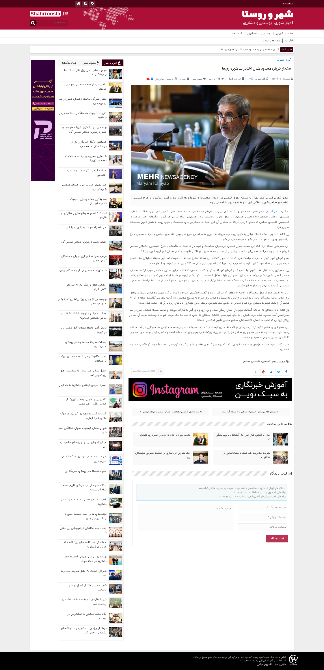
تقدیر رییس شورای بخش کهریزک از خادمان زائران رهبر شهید (86, 401)
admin (275, 78)
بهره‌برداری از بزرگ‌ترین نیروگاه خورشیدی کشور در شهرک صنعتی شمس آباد (84, 129)
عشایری (252, 33)
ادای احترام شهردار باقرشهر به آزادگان (86, 227)
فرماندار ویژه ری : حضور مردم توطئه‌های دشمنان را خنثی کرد (83, 630)
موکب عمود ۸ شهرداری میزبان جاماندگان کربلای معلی (83, 258)
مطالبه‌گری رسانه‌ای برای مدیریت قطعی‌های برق (88, 201)
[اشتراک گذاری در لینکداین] (256, 372)
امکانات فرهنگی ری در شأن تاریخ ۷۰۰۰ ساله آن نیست (84, 487)
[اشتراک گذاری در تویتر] (278, 372)
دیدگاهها (67, 63)
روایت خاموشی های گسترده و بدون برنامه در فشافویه (82, 358)
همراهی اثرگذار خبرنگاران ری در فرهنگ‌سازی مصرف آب (88, 144)
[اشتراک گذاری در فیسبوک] (286, 372)
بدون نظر (197, 78)
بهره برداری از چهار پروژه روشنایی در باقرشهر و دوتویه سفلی (82, 301)
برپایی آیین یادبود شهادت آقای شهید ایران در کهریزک (83, 330)
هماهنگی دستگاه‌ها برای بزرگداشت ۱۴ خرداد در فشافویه (85, 544)
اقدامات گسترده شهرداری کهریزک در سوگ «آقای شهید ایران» (83, 416)
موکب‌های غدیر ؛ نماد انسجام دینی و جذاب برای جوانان (85, 516)
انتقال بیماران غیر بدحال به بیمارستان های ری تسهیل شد (83, 373)
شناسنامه (288, 4)
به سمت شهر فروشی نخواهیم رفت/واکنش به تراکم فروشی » (171, 412)
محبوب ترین (90, 63)
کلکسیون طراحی (265, 664)
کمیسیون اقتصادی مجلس (256, 361)
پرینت (171, 78)
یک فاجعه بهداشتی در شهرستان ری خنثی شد (83, 530)
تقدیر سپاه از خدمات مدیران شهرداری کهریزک (165, 435)
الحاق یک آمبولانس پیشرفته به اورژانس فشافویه (83, 502)
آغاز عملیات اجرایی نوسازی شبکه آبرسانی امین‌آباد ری (83, 459)
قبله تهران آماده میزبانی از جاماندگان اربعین (82, 270)
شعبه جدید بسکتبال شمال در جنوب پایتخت (86, 587)
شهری (279, 33)
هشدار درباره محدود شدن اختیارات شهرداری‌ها (256, 69)
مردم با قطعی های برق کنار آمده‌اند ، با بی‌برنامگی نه (243, 437)
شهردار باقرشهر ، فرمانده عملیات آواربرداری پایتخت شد (83, 602)
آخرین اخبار (111, 63)
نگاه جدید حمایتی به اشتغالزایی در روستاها (86, 616)
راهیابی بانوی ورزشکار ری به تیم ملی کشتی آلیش (86, 287)
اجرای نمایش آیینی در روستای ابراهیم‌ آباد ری (82, 444)
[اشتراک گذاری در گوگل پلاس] (263, 372)
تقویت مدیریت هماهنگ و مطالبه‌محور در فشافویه (246, 455)
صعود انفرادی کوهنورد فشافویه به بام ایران (82, 385)
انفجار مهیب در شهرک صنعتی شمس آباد (83, 241)
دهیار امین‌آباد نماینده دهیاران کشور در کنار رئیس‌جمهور (82, 101)
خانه (290, 33)
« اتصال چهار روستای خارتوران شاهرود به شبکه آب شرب (250, 412)
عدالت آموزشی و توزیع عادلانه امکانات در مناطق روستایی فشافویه (83, 315)
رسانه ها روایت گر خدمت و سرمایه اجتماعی (258, 41)
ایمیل (183, 78)
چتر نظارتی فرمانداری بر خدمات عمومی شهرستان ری (162, 455)
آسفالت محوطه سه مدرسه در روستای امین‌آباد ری (85, 344)
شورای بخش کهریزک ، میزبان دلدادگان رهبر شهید (82, 430)
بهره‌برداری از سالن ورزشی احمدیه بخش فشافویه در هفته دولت (84, 559)
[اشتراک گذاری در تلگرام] (271, 372)
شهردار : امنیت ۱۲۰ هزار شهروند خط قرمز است (83, 573)
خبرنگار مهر (271, 212)
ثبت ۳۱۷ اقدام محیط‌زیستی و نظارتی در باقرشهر (83, 215)
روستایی (266, 33)
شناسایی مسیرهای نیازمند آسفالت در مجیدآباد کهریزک (85, 158)
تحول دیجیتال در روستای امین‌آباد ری (85, 471)
